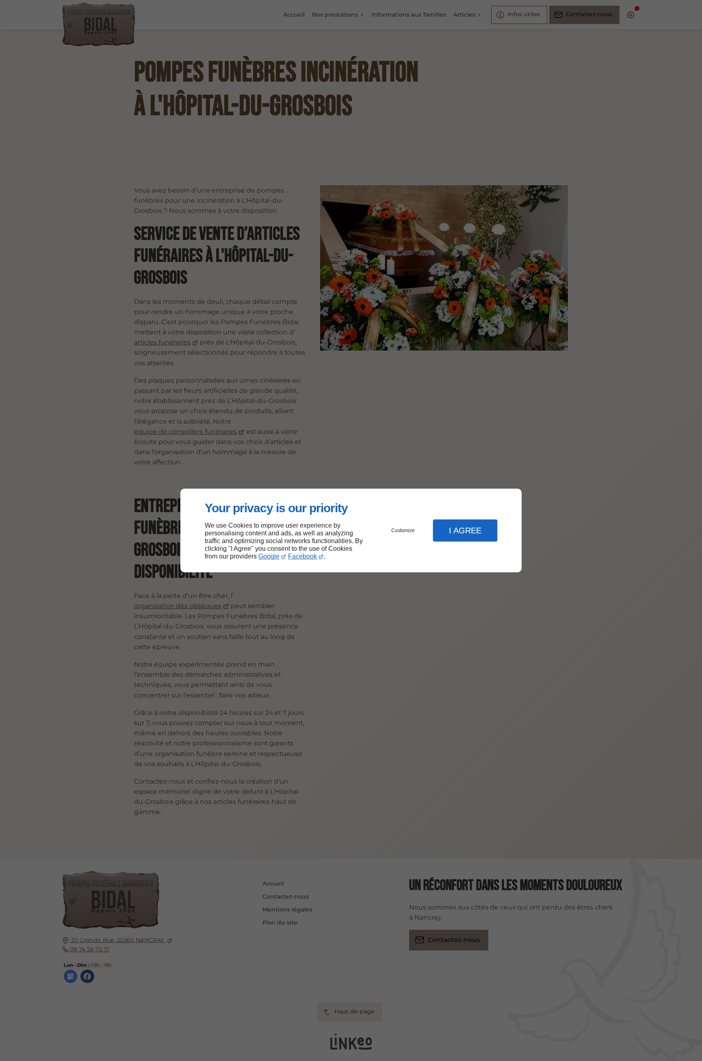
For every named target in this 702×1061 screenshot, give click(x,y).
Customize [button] (403, 530)
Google (269, 556)
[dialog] (351, 531)
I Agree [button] (465, 530)
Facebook (302, 556)
